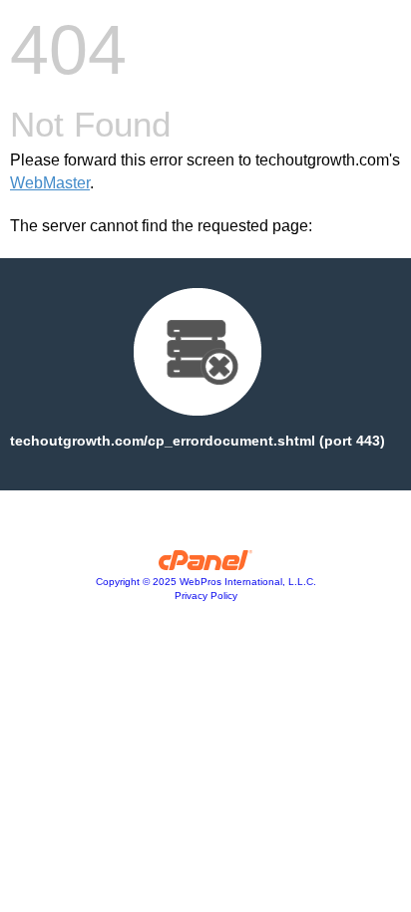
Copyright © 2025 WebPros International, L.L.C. (206, 581)
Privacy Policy (206, 595)
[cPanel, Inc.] (206, 565)
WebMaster (50, 182)
